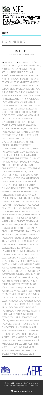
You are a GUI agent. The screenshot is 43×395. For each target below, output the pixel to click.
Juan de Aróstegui (8, 234)
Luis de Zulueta (13, 261)
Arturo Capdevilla (15, 95)
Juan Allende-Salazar (32, 231)
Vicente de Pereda (20, 343)
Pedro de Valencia (8, 314)
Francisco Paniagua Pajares (23, 165)
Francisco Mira (25, 161)
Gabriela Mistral (8, 175)
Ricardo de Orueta (9, 330)
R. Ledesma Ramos (25, 317)
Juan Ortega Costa (27, 241)
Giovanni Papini (21, 181)
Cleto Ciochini (20, 112)
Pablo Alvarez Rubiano (22, 307)
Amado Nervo (20, 79)
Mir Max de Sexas (16, 297)
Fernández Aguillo (30, 155)
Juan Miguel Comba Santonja (18, 237)
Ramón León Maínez (24, 324)
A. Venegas (21, 69)
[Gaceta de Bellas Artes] (21, 9)
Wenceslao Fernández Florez (24, 347)
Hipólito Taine (23, 191)
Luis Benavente (30, 254)
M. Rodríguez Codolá (15, 264)
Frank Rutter (21, 171)
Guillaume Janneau (9, 188)
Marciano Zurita (34, 271)
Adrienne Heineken (23, 72)
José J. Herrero (7, 218)
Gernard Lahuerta (9, 181)
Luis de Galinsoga (25, 257)
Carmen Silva (12, 108)
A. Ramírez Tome (34, 65)
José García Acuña (15, 214)
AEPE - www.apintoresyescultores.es (21, 391)
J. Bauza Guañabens (25, 198)
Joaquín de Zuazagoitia (16, 208)
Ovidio (11, 307)
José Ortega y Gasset (15, 228)
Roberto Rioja (22, 330)
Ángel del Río (14, 82)
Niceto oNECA (13, 304)
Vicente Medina (33, 343)
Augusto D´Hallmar (27, 98)
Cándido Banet (28, 105)
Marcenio (23, 271)
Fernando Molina (8, 158)
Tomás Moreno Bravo (25, 340)
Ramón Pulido (20, 327)
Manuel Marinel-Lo (16, 267)
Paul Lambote (35, 310)
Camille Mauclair (15, 105)
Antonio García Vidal (32, 88)
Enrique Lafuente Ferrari (11, 138)
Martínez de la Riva (9, 290)
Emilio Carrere (17, 131)
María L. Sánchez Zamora (23, 280)
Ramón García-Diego (9, 324)
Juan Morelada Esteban (10, 241)
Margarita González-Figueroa (13, 274)
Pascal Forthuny (14, 310)
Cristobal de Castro (25, 118)
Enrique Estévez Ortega (29, 135)
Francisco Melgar (12, 161)
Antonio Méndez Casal (10, 92)
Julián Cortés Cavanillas (20, 244)
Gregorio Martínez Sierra (25, 185)
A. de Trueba (23, 62)
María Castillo (31, 277)
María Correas (7, 280)
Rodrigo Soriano (34, 330)
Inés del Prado (34, 191)
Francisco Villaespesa (24, 168)
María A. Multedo (19, 277)
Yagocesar (14, 353)
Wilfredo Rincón (8, 350)
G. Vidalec (30, 171)
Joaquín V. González (14, 211)
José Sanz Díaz (19, 231)
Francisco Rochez (8, 168)
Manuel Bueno (29, 264)
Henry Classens (33, 188)
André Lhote (29, 79)
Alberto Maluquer (31, 75)
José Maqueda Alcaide (17, 221)
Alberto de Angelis (17, 75)
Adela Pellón (30, 69)
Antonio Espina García (15, 88)
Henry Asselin (21, 188)
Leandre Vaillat (22, 247)
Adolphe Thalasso (9, 72)
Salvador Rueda (22, 337)
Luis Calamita (13, 257)
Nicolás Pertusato (26, 304)
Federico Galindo (32, 151)
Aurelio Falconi (13, 102)
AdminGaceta (29, 54)
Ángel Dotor (24, 82)
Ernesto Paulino (19, 141)
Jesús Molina (28, 204)
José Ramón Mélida (30, 228)
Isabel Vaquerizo (8, 194)
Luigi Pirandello (18, 254)
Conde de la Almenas (15, 115)
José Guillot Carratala (31, 214)
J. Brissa (36, 198)
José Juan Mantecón (21, 218)
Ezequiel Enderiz (12, 151)
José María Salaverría (10, 224)
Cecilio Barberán (24, 108)
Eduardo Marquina (16, 125)
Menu (5, 32)
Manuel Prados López (32, 267)
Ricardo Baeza (30, 327)
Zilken (32, 353)
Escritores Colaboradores (12, 145)
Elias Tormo (28, 128)
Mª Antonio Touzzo (30, 297)
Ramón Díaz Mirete (21, 320)
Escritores (30, 141)
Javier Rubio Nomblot (15, 204)
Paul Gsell (25, 310)
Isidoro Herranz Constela (25, 194)
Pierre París (14, 317)
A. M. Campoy (23, 65)
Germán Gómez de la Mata (30, 178)
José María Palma (31, 221)
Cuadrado (6, 122)
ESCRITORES (21, 51)
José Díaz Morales (28, 211)
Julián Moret (12, 247)
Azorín (22, 102)
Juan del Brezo (21, 234)
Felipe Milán (6, 155)
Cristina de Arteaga (9, 118)
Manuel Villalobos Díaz (10, 271)
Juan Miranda (34, 237)
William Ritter (20, 350)
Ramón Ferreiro (34, 320)
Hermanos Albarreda (10, 191)
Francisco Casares (22, 158)
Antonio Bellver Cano (17, 85)
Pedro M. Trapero (22, 314)
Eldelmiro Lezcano (16, 128)
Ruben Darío (6, 334)
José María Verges (25, 224)
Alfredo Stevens (8, 79)
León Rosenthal (17, 251)
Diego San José (15, 122)
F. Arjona (21, 151)
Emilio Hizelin (28, 131)
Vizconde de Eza (7, 347)
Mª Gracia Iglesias (26, 300)
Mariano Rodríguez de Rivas (19, 284)
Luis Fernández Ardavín (28, 261)
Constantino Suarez (31, 115)
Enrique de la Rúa (13, 135)
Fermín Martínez (17, 155)
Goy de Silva (11, 185)
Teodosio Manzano (9, 340)
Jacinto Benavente (27, 201)
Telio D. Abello (33, 337)
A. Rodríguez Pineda (9, 69)
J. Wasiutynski (15, 201)
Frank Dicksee (11, 171)
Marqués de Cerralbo (26, 287)
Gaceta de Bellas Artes (23, 175)
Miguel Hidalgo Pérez (19, 294)
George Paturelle (13, 178)
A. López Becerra (12, 65)
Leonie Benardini (29, 251)
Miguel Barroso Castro (26, 290)
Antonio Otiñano (25, 92)
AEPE (12, 383)
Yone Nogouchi (23, 353)
